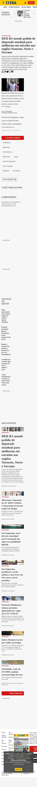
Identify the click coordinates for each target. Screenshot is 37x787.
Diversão (4, 746)
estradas (16, 171)
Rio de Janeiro (26, 7)
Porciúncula (8, 152)
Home (5, 7)
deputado (6, 157)
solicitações (8, 166)
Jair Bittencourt (9, 161)
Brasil (3, 758)
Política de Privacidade (18, 760)
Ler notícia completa (13, 138)
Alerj (16, 157)
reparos (6, 171)
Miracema (6, 147)
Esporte (4, 749)
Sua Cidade (11, 733)
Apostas (11, 737)
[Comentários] (12, 72)
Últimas (6, 13)
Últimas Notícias (14, 7)
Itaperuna (6, 36)
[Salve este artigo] (10, 72)
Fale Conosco (26, 772)
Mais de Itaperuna (16, 693)
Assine (31, 2)
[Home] (11, 3)
